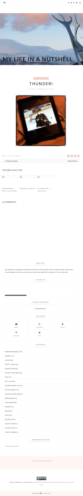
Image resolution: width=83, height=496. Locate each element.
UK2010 (7, 415)
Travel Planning (11, 432)
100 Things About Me (11, 446)
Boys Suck (8, 381)
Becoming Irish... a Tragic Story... (44, 190)
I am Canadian (10, 402)
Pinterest (16, 336)
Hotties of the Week (12, 373)
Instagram (39, 327)
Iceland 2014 (9, 419)
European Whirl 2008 (12, 394)
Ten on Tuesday (10, 390)
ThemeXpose (47, 493)
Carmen (33, 89)
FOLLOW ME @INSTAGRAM (42, 461)
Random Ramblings (41, 78)
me (22, 482)
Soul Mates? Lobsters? (27, 188)
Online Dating (10, 369)
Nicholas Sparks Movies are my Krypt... (10, 190)
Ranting (8, 356)
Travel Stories (10, 364)
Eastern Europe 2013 (12, 386)
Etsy (39, 336)
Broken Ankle (10, 398)
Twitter (62, 327)
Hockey (7, 360)
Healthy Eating (10, 424)
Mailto (16, 327)
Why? (7, 377)
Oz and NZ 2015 (10, 428)
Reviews (8, 411)
